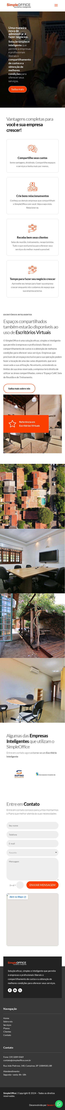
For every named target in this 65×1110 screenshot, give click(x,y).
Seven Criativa (54, 1105)
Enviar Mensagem (42, 885)
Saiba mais (17, 89)
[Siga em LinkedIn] (15, 990)
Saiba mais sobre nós (19, 388)
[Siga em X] (20, 990)
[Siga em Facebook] (10, 990)
